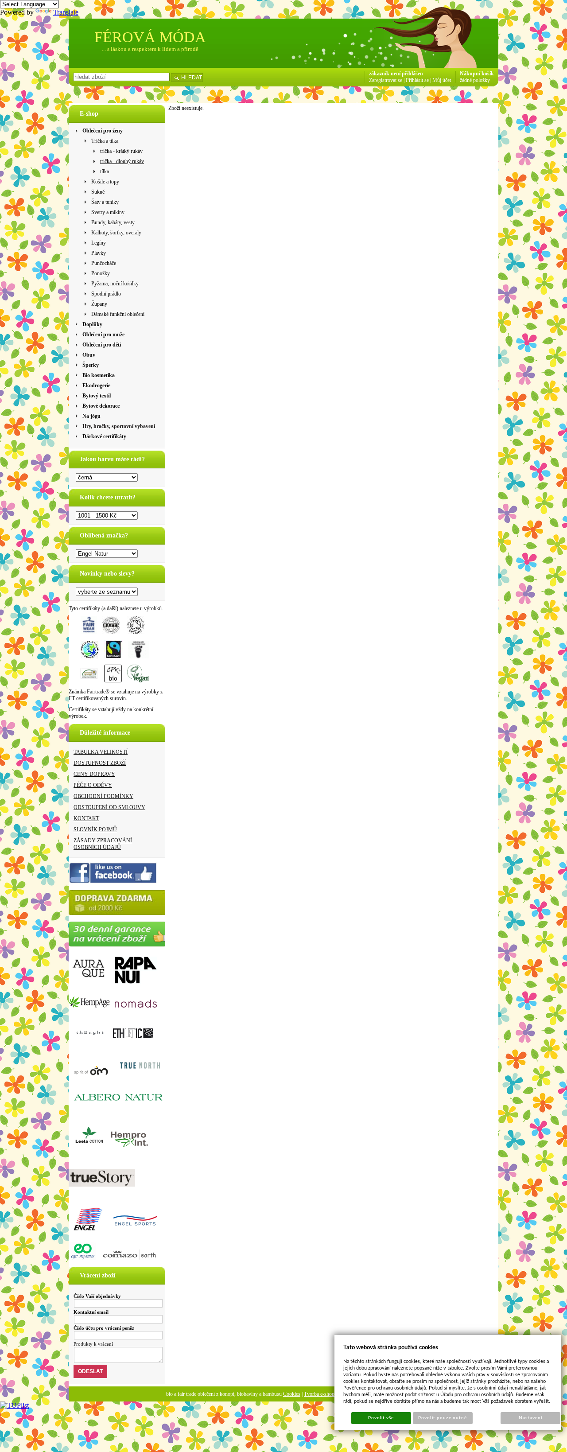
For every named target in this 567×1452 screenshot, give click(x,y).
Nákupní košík (477, 73)
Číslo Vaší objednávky (97, 1296)
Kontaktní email (91, 1312)
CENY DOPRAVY (94, 774)
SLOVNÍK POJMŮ (95, 829)
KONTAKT (86, 818)
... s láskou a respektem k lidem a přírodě (150, 49)
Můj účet (441, 80)
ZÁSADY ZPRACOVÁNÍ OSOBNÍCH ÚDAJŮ (103, 843)
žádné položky (475, 80)
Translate (65, 12)
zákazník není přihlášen (396, 73)
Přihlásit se (417, 80)
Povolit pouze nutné (442, 1418)
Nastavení (530, 1418)
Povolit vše (381, 1418)
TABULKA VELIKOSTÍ (101, 752)
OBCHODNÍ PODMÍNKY (103, 796)
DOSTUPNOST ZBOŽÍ (100, 763)
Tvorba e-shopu (320, 1394)
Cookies (291, 1394)
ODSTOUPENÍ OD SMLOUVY (109, 807)
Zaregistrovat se (385, 80)
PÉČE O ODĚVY (93, 785)
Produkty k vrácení (93, 1344)
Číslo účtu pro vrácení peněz (104, 1328)
